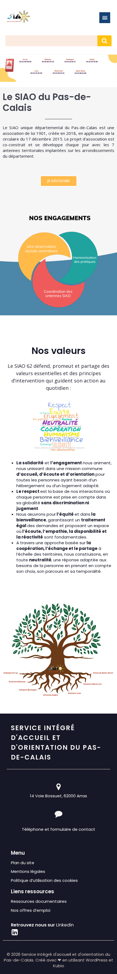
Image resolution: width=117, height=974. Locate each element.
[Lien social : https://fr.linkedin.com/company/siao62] (15, 932)
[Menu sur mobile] (104, 17)
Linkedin (65, 925)
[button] (58, 63)
